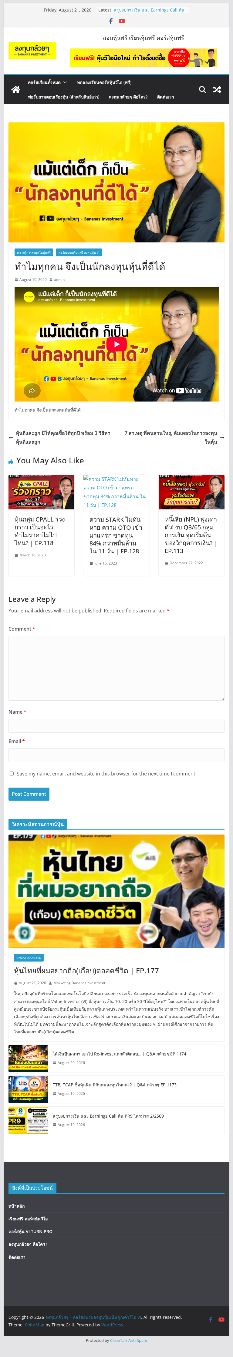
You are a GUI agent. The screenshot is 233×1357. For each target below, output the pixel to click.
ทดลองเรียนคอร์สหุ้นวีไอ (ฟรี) (104, 82)
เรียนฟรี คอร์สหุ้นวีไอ (28, 1219)
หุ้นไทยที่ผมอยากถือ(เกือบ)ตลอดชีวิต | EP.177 (86, 970)
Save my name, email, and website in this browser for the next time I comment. (107, 773)
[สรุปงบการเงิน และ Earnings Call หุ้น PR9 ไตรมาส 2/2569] (28, 1120)
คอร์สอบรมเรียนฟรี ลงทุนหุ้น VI (79, 252)
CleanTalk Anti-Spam (128, 1340)
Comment (21, 628)
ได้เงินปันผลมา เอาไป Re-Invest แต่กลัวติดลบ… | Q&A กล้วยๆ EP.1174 (119, 1054)
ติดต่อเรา (165, 97)
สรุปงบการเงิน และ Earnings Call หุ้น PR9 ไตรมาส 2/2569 (108, 1116)
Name (17, 712)
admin (59, 279)
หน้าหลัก (16, 1206)
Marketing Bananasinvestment (79, 982)
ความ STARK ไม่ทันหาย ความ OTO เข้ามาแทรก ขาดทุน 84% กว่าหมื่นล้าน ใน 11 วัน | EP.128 (115, 535)
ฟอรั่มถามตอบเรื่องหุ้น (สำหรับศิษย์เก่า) (63, 97)
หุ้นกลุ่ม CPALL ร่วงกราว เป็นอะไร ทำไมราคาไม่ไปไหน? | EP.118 (40, 531)
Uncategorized (28, 957)
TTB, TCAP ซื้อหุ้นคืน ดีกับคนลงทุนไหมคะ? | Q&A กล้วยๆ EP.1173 (149, 13)
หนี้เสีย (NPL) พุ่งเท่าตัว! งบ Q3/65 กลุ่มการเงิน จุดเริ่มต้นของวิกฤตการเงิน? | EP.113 (191, 535)
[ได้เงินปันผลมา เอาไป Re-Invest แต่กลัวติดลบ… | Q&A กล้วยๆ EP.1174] (28, 1058)
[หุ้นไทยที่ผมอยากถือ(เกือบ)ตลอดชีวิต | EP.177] (116, 891)
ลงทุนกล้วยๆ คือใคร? (128, 97)
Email (16, 741)
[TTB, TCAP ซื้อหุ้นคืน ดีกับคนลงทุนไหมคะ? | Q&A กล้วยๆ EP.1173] (28, 1089)
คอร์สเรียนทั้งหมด (44, 82)
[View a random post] (217, 89)
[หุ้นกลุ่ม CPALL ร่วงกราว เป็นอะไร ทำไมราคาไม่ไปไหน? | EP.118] (41, 479)
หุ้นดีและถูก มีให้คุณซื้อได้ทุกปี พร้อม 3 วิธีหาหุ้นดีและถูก (63, 437)
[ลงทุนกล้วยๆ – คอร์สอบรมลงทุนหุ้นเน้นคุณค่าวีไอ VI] (15, 89)
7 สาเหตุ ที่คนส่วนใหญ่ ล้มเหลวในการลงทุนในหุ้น (171, 437)
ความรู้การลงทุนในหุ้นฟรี (34, 252)
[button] (64, 82)
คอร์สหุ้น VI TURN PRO (30, 1231)
